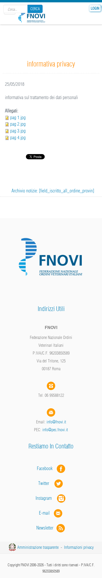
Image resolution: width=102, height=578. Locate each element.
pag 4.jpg (18, 138)
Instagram (46, 498)
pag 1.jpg (18, 117)
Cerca (35, 9)
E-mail (44, 513)
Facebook (46, 468)
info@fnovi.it (56, 421)
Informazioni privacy (79, 547)
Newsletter (46, 528)
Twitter (46, 483)
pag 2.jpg (18, 124)
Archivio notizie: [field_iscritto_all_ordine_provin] (53, 191)
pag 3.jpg (18, 131)
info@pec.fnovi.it (55, 429)
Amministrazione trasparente (38, 547)
